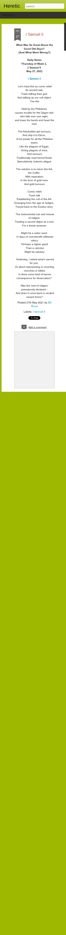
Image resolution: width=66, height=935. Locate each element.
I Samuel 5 (34, 34)
